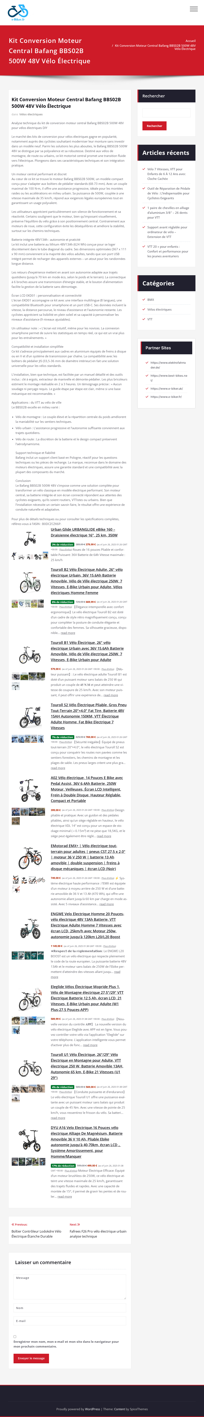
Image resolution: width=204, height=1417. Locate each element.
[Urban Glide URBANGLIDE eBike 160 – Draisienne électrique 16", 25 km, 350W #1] (14, 556)
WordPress (92, 1409)
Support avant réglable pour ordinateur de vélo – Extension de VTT (167, 232)
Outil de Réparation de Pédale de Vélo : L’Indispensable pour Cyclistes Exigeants (168, 193)
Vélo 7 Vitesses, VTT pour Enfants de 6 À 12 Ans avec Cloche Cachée (166, 174)
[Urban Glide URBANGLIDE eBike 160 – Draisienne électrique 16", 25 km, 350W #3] (30, 557)
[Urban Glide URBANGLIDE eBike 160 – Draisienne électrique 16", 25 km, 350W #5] (45, 556)
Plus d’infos (65, 549)
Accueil (191, 41)
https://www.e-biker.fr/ (166, 396)
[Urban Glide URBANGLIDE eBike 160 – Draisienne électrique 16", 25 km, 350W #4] (38, 557)
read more (68, 633)
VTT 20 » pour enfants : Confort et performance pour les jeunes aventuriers (167, 251)
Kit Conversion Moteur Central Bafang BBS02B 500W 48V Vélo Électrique (155, 47)
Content (119, 1409)
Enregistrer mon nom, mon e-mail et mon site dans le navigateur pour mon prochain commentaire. (66, 1344)
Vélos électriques (31, 114)
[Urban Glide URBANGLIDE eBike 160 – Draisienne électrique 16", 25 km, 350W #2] (22, 557)
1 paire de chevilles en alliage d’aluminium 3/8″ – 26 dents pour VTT (168, 212)
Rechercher (153, 96)
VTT (149, 319)
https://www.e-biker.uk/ (167, 388)
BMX (150, 300)
